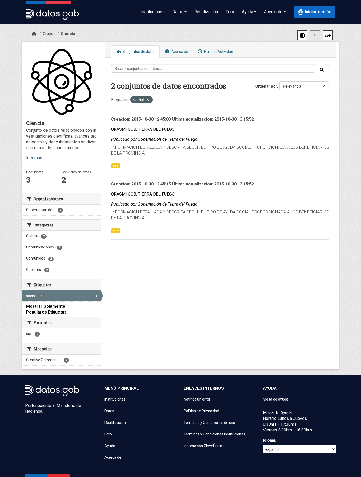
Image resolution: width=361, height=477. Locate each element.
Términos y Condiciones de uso (209, 422)
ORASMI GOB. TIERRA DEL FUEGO (143, 129)
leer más (34, 157)
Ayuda (109, 446)
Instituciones (153, 11)
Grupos (49, 33)
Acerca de (179, 51)
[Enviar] (321, 69)
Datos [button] (177, 11)
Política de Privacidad (201, 411)
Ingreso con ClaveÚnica (203, 446)
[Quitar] (147, 100)
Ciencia (68, 33)
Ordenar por (266, 86)
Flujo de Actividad (218, 51)
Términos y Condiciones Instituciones (214, 434)
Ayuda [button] (247, 11)
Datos (109, 411)
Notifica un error (197, 399)
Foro (230, 11)
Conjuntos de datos (138, 51)
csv (115, 165)
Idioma (269, 440)
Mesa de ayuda (275, 399)
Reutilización (206, 11)
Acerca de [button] (273, 11)
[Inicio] (34, 33)
